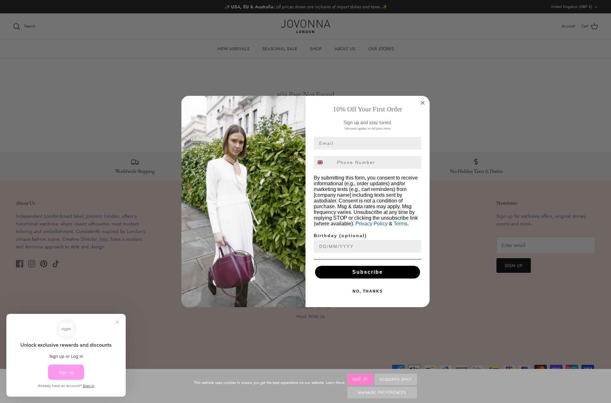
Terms (400, 223)
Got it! (360, 379)
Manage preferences (382, 392)
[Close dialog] (422, 103)
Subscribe (367, 272)
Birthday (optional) (340, 235)
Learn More (335, 382)
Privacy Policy (371, 223)
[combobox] (324, 162)
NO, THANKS (368, 291)
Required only (396, 379)
